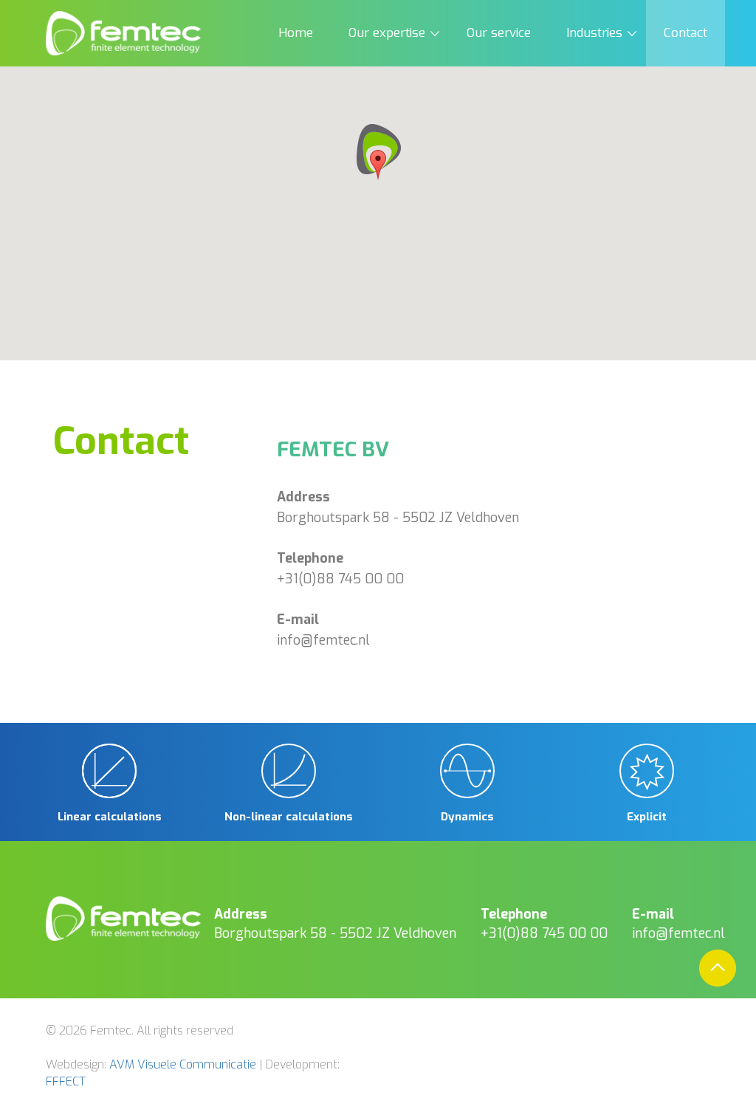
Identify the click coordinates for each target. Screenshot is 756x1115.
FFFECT (66, 1081)
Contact (685, 32)
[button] (378, 152)
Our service (499, 32)
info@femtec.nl (323, 640)
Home (295, 32)
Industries (594, 32)
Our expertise (386, 32)
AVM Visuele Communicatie (182, 1064)
